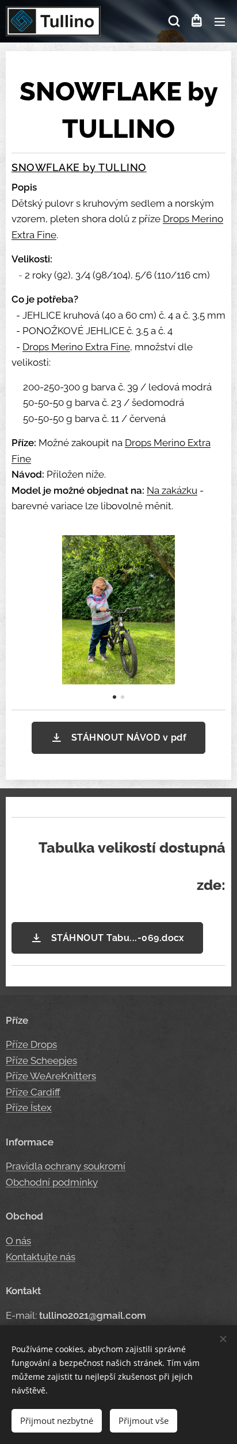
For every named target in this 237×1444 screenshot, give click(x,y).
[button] (173, 21)
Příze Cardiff (33, 1092)
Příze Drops (31, 1044)
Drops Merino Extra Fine (76, 347)
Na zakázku (172, 490)
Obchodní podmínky (52, 1182)
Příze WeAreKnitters (51, 1076)
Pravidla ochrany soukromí (65, 1166)
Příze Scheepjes (41, 1060)
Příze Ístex (29, 1107)
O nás (18, 1240)
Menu (219, 21)
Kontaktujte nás (40, 1257)
